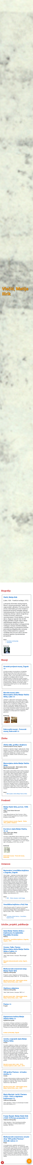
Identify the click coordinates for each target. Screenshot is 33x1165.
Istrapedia (9, 642)
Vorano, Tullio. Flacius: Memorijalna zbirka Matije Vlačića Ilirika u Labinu (16, 949)
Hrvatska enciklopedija (12, 641)
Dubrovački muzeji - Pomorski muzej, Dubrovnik (14, 730)
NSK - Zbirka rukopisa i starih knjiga (16, 898)
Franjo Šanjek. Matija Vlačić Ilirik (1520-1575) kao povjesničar (15, 1117)
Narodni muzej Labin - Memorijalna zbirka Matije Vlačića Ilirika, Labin (16, 695)
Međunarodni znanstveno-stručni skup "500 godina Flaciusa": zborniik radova (16, 1139)
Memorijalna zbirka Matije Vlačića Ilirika (17, 793)
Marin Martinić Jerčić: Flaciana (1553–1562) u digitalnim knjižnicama (15, 1096)
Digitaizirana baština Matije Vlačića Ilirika (13, 1018)
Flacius (7, 1004)
